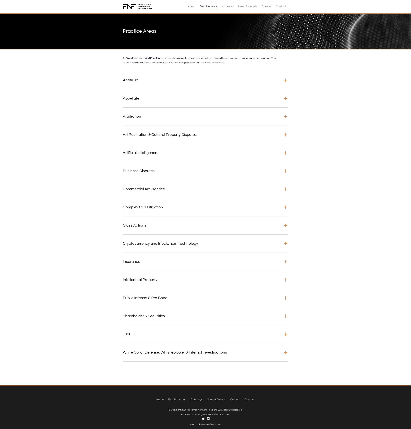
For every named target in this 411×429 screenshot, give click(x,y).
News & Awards (247, 6)
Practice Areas (208, 6)
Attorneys (228, 6)
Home (191, 6)
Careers (266, 6)
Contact (281, 6)
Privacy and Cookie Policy (210, 424)
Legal (191, 424)
